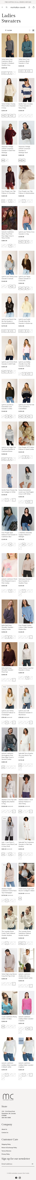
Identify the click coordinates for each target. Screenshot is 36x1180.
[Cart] (33, 7)
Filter (9, 30)
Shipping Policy (6, 1144)
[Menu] (2, 7)
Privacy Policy (6, 1154)
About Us (4, 1129)
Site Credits (26, 1173)
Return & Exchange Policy (9, 1147)
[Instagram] (20, 1178)
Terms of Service (6, 1151)
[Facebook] (16, 1178)
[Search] (6, 7)
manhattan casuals (16, 1173)
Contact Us (5, 1132)
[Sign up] (32, 1164)
